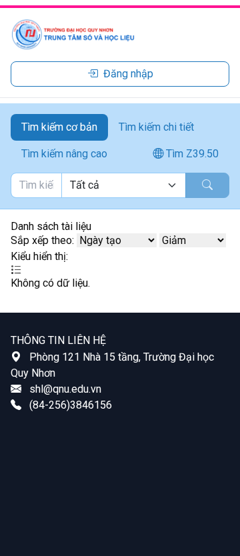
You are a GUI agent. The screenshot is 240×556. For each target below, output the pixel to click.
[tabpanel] (120, 185)
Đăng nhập (128, 73)
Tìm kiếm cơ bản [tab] (59, 127)
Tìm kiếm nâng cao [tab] (64, 153)
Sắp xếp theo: (42, 240)
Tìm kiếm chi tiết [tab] (156, 127)
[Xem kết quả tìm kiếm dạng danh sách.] (16, 270)
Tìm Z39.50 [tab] (191, 153)
